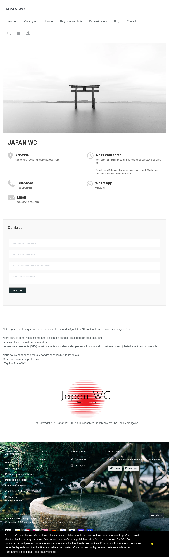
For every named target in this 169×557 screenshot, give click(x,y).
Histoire (48, 21)
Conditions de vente (15, 485)
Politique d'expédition (16, 479)
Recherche (11, 462)
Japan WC (15, 9)
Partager (133, 468)
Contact (131, 21)
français (155, 515)
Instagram (81, 465)
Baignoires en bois (71, 21)
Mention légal (12, 468)
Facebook (81, 459)
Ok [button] (152, 544)
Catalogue (30, 21)
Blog (116, 21)
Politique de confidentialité (19, 474)
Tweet (117, 468)
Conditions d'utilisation (17, 491)
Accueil (12, 21)
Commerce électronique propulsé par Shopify (29, 518)
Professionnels (98, 21)
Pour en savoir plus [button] (45, 551)
